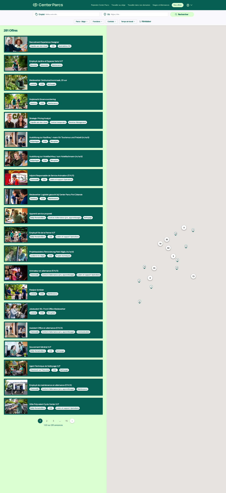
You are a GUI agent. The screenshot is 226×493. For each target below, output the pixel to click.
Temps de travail (127, 21)
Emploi (41, 14)
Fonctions (96, 21)
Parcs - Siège (81, 21)
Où (108, 14)
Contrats (111, 21)
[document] (53, 44)
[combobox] (72, 14)
